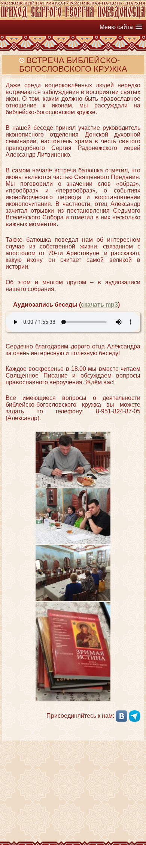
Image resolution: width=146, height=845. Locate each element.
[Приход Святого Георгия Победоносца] (73, 18)
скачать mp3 (99, 304)
